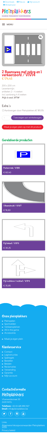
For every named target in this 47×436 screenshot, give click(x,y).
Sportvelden (10, 324)
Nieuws (22, 2)
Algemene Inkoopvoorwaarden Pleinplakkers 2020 (23, 427)
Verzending (10, 370)
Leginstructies (11, 355)
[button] (40, 37)
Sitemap (6, 434)
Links (4, 422)
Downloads (9, 2)
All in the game (11, 330)
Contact (8, 352)
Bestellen (8, 361)
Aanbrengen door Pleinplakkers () (24, 111)
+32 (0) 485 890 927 (20, 406)
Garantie (8, 373)
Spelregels (9, 358)
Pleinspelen (9, 321)
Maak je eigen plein (13, 339)
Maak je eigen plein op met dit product (22, 127)
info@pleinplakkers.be (18, 409)
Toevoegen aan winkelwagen (27, 118)
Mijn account (34, 2)
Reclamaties (10, 367)
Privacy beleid (8, 431)
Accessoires (10, 333)
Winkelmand (10, 5)
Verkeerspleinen (12, 327)
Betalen (8, 364)
